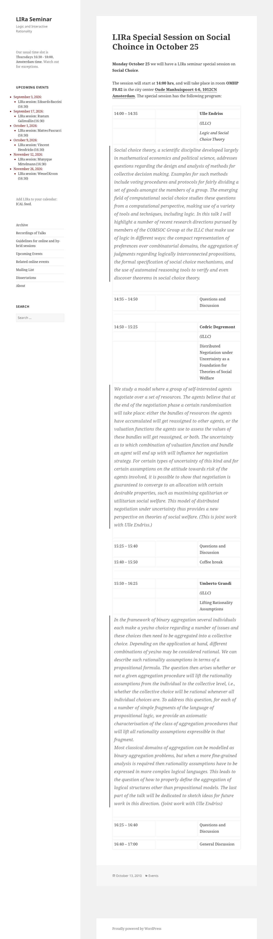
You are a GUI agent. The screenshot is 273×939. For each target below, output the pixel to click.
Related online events (32, 262)
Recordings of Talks (31, 233)
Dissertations (26, 278)
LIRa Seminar (34, 19)
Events (153, 875)
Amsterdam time (29, 62)
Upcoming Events (29, 254)
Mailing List (25, 270)
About (20, 285)
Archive (22, 225)
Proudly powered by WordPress (136, 928)
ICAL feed (23, 204)
